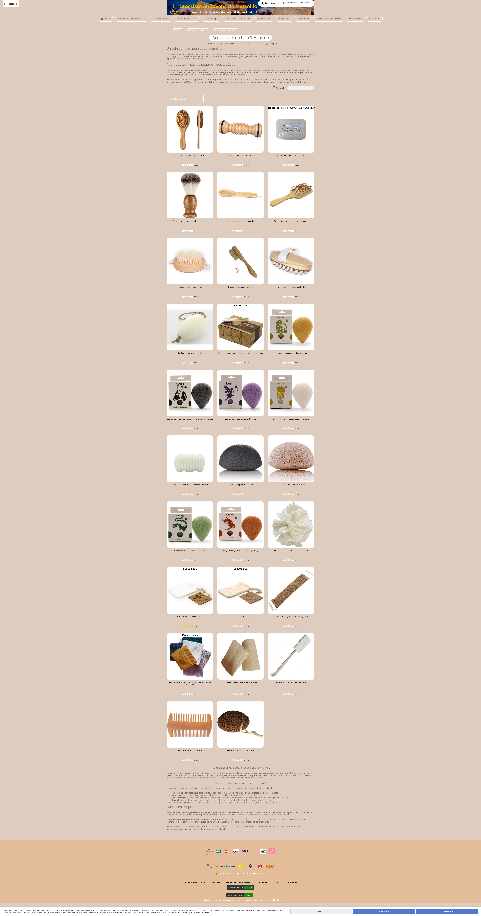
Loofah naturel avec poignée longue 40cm (291, 682)
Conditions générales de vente (224, 900)
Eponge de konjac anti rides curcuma (291, 353)
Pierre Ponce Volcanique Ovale (240, 750)
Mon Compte (278, 900)
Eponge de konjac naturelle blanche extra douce (189, 485)
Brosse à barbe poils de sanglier (240, 221)
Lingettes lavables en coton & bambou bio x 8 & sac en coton (190, 683)
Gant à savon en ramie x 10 (240, 616)
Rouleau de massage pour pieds (240, 155)
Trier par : (279, 87)
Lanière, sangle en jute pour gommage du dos (291, 616)
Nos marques (177, 98)
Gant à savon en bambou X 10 (190, 616)
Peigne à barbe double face (190, 750)
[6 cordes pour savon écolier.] (190, 327)
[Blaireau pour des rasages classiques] (190, 195)
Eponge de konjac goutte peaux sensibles (291, 419)
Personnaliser (321, 911)
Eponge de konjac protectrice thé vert (190, 550)
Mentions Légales (204, 900)
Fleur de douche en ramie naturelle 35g (291, 550)
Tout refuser (384, 911)
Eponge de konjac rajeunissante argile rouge (240, 550)
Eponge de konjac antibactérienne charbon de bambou (190, 419)
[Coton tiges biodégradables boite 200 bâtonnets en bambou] (240, 327)
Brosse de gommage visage (240, 287)
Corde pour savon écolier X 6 (189, 353)
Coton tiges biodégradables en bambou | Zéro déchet (240, 353)
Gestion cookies (265, 900)
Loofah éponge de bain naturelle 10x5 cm (240, 682)
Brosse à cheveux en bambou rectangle (291, 221)
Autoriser (248, 887)
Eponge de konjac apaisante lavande (240, 419)
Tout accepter (447, 911)
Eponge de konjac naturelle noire (240, 485)
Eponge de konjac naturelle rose (291, 485)
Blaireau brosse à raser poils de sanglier (190, 221)
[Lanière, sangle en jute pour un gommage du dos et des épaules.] (291, 590)
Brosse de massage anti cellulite (291, 287)
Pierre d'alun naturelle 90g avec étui (291, 155)
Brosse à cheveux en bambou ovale (190, 155)
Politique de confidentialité (247, 900)
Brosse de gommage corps (190, 287)
